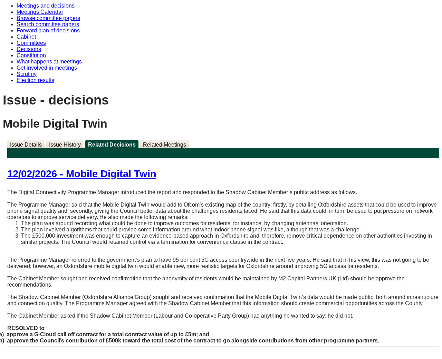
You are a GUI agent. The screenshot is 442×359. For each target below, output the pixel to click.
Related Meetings (164, 145)
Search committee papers (48, 24)
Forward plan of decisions (48, 30)
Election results (35, 80)
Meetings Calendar (40, 12)
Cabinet (26, 37)
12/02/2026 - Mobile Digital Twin (81, 173)
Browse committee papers (48, 18)
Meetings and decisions (46, 6)
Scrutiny (27, 74)
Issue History (65, 145)
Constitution (31, 55)
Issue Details (26, 145)
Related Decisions (112, 145)
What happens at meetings (49, 61)
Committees (31, 43)
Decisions (29, 49)
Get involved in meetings (47, 68)
